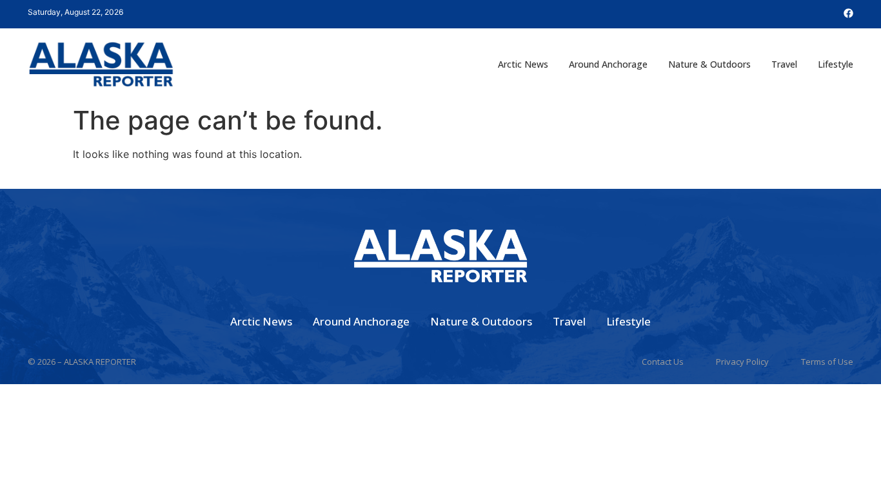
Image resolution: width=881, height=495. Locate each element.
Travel (784, 64)
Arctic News (523, 64)
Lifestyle (835, 64)
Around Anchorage (608, 64)
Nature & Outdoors (709, 64)
